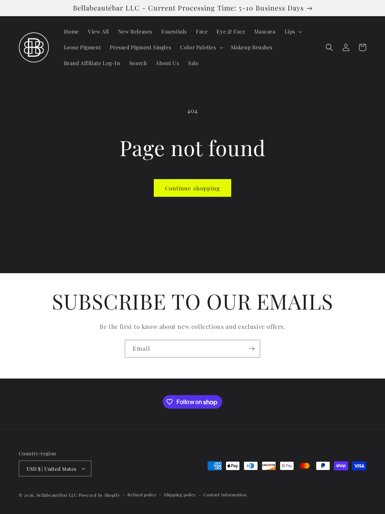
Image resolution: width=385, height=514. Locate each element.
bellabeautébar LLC (57, 495)
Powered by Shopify (99, 495)
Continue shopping (192, 188)
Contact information (225, 494)
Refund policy (141, 494)
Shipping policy (180, 494)
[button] (292, 32)
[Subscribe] (251, 348)
